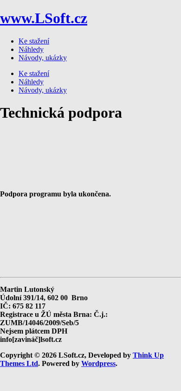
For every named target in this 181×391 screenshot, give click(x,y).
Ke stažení (34, 41)
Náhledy (31, 49)
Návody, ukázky (43, 58)
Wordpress (98, 363)
